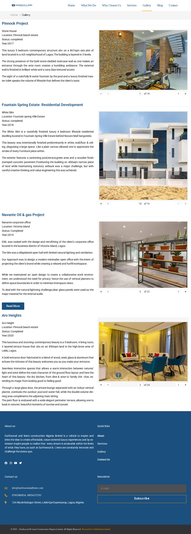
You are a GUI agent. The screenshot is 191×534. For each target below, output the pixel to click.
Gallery (147, 5)
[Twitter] (20, 463)
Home (71, 5)
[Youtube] (15, 463)
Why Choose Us (111, 5)
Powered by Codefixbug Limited (96, 529)
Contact (173, 5)
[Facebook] (6, 463)
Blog (160, 5)
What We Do (88, 5)
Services (131, 5)
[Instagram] (11, 463)
